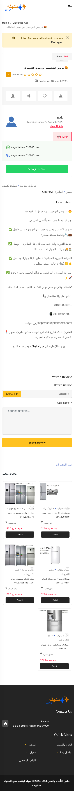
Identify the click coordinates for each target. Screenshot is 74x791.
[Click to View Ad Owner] (13, 96)
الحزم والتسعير (64, 744)
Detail (20, 534)
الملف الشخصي (27, 760)
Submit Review (37, 442)
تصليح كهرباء (13, 508)
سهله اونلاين (36, 346)
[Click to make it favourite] (45, 96)
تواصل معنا (66, 752)
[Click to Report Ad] (61, 96)
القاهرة (59, 191)
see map (62, 136)
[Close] (67, 38)
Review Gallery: (63, 384)
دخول (33, 752)
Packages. (57, 42)
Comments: (64, 402)
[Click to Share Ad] (29, 96)
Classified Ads (20, 22)
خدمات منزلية (28, 185)
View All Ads (56, 126)
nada (60, 118)
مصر (69, 191)
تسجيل (32, 744)
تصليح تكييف (9, 185)
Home (5, 22)
